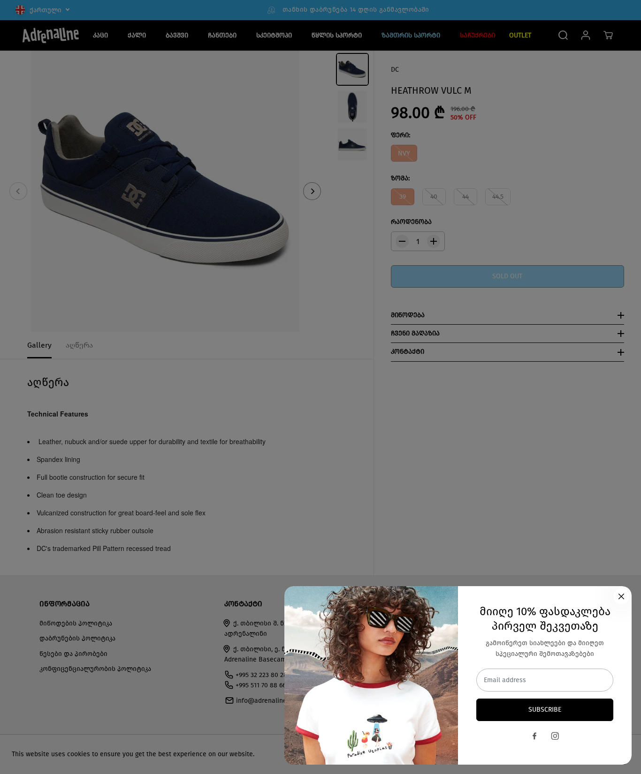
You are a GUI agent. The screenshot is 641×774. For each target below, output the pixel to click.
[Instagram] (555, 736)
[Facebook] (534, 736)
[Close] (621, 596)
